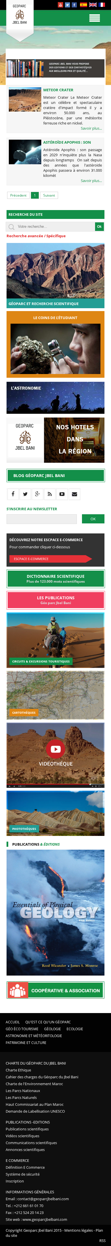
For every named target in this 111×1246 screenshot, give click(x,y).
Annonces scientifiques (25, 1149)
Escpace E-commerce (31, 559)
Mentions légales (78, 1230)
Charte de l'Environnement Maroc (34, 1083)
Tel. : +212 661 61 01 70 (24, 1205)
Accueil (13, 1022)
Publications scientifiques (27, 1129)
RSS (102, 1240)
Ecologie (75, 1029)
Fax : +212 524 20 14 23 (25, 1212)
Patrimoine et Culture (26, 1042)
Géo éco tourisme (22, 1029)
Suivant (49, 195)
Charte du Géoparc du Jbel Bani (36, 1063)
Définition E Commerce (25, 1167)
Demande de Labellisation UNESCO (35, 1111)
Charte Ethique (18, 1070)
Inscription (15, 1181)
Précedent (18, 195)
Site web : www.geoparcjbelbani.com (36, 1219)
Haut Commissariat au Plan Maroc (34, 1104)
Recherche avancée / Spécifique (36, 235)
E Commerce (17, 1160)
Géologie (52, 1029)
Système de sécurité (23, 1174)
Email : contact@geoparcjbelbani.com (37, 1198)
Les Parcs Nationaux (23, 1090)
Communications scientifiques (31, 1142)
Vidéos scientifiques (22, 1135)
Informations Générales (30, 1191)
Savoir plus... (91, 128)
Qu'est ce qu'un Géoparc (48, 1022)
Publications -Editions (28, 1122)
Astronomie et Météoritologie (34, 1035)
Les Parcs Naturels (21, 1097)
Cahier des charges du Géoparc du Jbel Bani (42, 1076)
